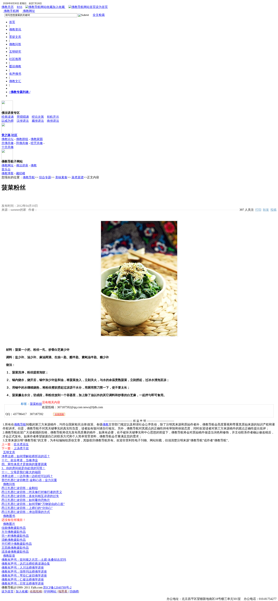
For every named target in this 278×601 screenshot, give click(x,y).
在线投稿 (59, 414)
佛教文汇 (15, 81)
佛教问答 (15, 44)
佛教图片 (9, 523)
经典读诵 (8, 116)
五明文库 (9, 452)
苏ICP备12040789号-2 (57, 587)
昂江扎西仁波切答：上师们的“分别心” (27, 508)
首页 (12, 22)
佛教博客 (8, 173)
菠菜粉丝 (36, 403)
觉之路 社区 (9, 135)
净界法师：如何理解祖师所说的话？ (26, 456)
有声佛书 (15, 73)
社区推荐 (15, 59)
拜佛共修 (22, 143)
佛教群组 (22, 139)
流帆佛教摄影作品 (14, 539)
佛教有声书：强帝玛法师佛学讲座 (24, 571)
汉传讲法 (23, 120)
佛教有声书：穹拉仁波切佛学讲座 (24, 575)
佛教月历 (8, 7)
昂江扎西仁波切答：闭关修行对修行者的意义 (32, 492)
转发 (266, 209)
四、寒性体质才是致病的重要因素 (24, 464)
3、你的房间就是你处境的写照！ (23, 468)
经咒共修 (37, 143)
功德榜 (73, 591)
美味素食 (61, 177)
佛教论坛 (8, 139)
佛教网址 (28, 10)
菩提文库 (15, 36)
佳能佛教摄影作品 (14, 527)
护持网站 (50, 591)
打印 (258, 209)
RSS (19, 7)
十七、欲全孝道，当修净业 (20, 460)
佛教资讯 (15, 29)
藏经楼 (20, 173)
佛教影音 (9, 555)
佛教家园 (37, 139)
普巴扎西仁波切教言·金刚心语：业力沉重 (29, 480)
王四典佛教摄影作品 (15, 547)
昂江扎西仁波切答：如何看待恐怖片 (26, 500)
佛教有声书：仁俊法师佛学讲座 (23, 579)
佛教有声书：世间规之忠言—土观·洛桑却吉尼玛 (34, 559)
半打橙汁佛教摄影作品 (17, 543)
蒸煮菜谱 (77, 177)
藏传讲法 (38, 120)
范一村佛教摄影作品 (15, 535)
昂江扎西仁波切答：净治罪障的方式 (26, 512)
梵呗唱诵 (23, 116)
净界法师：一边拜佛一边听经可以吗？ (27, 476)
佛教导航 (29, 177)
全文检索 (99, 14)
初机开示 (53, 116)
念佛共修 (8, 143)
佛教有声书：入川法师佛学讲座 (23, 567)
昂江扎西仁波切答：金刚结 (20, 488)
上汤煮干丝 (21, 448)
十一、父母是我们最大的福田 (21, 472)
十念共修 (8, 147)
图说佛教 (15, 66)
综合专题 (45, 177)
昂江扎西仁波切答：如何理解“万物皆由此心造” (33, 504)
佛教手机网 (11, 10)
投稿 (273, 209)
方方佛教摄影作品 (14, 531)
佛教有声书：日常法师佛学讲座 (23, 583)
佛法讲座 (22, 165)
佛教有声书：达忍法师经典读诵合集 (26, 563)
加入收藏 (59, 7)
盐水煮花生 (21, 444)
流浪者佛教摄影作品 (15, 551)
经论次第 (38, 116)
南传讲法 (53, 120)
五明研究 (15, 51)
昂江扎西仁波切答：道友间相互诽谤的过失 (30, 496)
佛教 (106, 424)
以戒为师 (8, 120)
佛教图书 (9, 515)
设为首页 (102, 7)
